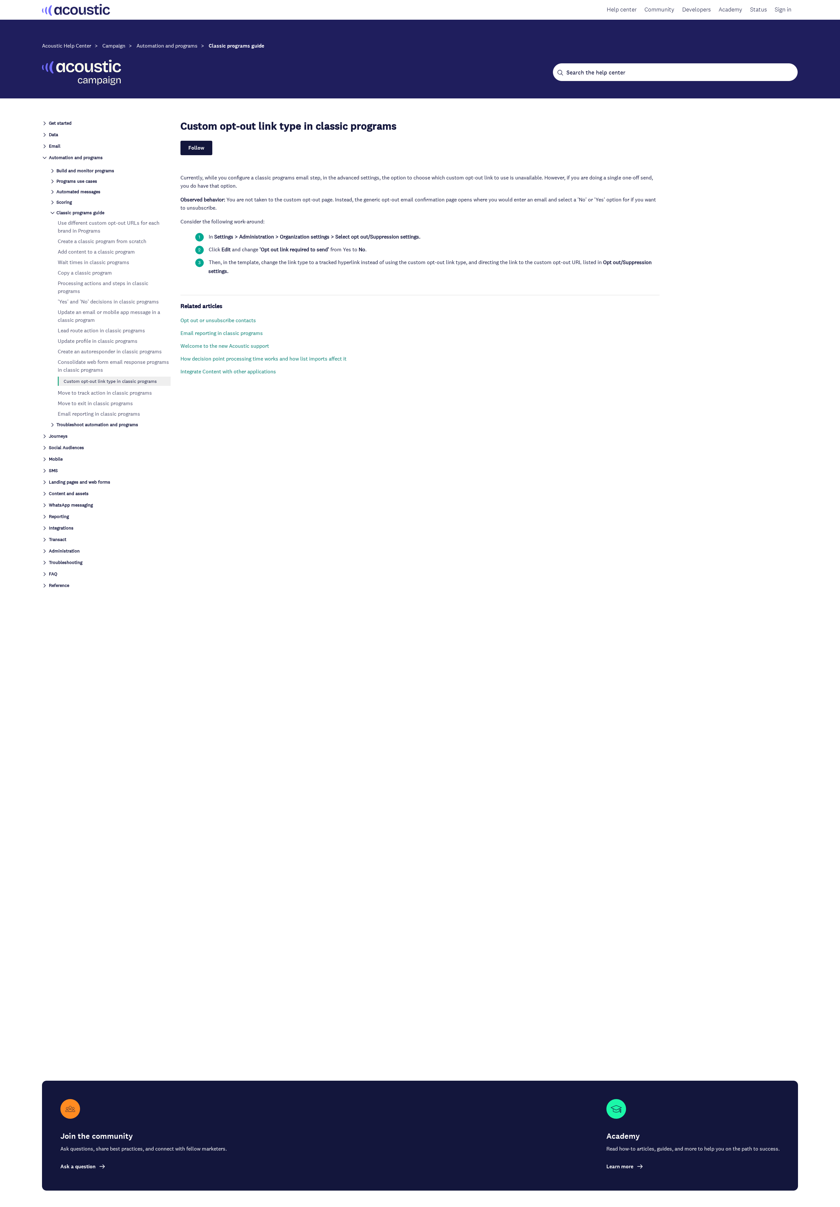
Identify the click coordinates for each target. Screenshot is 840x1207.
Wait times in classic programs (93, 262)
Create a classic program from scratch (102, 241)
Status (758, 9)
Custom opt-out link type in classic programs (110, 381)
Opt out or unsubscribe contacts (218, 320)
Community (659, 9)
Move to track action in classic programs (105, 392)
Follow (196, 147)
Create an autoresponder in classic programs (110, 351)
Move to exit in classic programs (95, 403)
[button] (106, 122)
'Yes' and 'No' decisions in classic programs (108, 301)
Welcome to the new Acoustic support (224, 346)
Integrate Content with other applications (228, 371)
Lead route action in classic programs (101, 330)
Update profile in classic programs (97, 341)
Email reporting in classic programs (99, 413)
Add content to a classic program (96, 251)
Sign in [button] (783, 9)
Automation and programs (167, 45)
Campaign (113, 45)
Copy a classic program (85, 272)
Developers (696, 9)
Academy (730, 9)
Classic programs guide (236, 45)
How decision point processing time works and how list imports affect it (263, 358)
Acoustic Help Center (66, 45)
